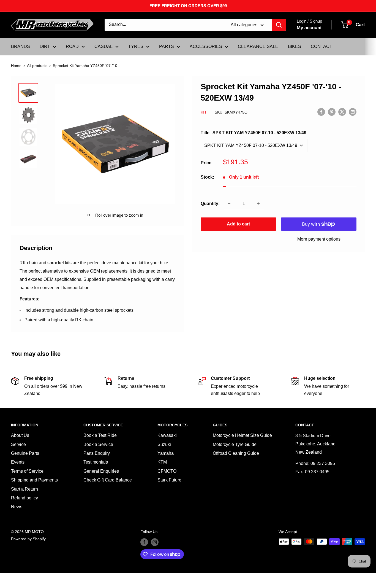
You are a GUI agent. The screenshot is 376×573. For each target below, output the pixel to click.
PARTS (166, 46)
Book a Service (98, 444)
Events (17, 462)
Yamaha (165, 453)
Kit (204, 112)
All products (37, 65)
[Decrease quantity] (229, 203)
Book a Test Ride (100, 435)
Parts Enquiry (96, 453)
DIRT (45, 46)
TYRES (135, 46)
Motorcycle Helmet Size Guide (242, 435)
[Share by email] (352, 111)
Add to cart (238, 224)
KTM (162, 462)
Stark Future (169, 480)
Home (16, 65)
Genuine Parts (25, 453)
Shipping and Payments (34, 480)
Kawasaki (167, 435)
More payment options (318, 239)
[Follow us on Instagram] (155, 542)
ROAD (72, 46)
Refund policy (24, 498)
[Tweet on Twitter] (342, 111)
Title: (253, 132)
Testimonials (95, 462)
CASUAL (103, 46)
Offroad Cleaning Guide (236, 453)
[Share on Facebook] (321, 111)
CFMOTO (166, 471)
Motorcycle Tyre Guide (235, 444)
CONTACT (321, 46)
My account (309, 27)
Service (18, 444)
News (16, 506)
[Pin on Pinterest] (332, 111)
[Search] (279, 25)
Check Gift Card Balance (107, 480)
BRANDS (20, 46)
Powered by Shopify (28, 539)
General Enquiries (101, 471)
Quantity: (210, 203)
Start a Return (24, 489)
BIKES (294, 46)
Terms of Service (27, 471)
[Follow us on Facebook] (144, 542)
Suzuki (164, 444)
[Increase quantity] (258, 203)
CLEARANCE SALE (258, 46)
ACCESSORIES (206, 46)
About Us (20, 435)
